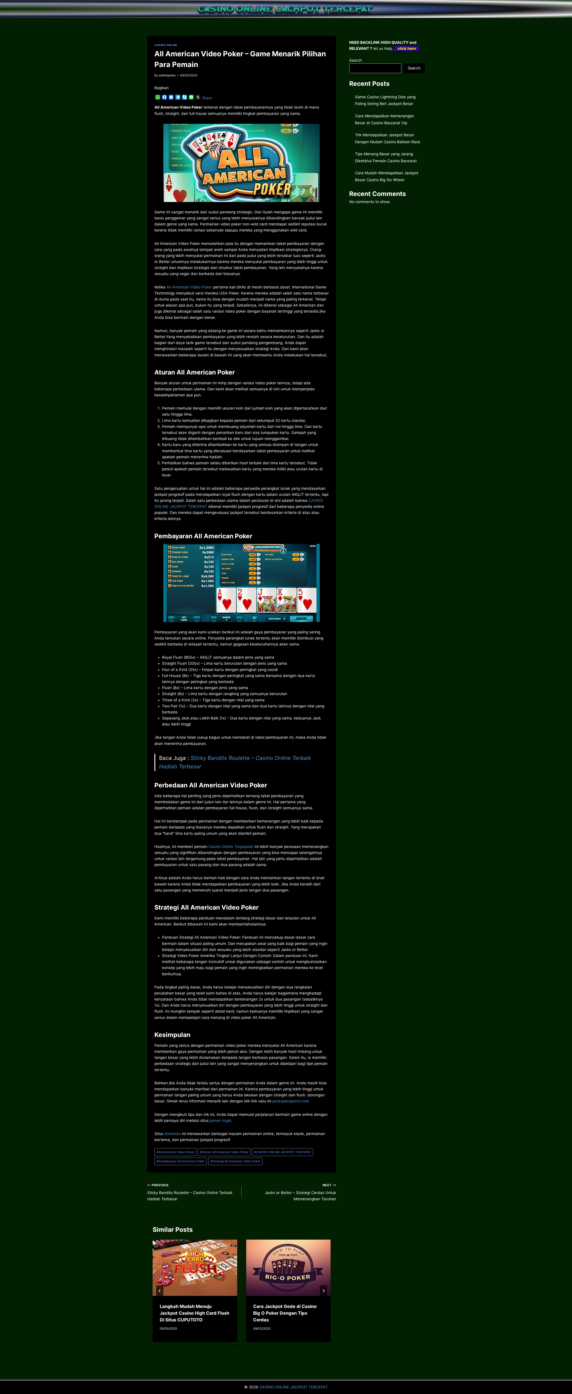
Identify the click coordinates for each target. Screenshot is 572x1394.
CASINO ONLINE (165, 45)
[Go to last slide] (159, 1290)
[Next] (323, 1290)
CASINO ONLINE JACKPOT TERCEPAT (282, 1152)
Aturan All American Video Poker (224, 1152)
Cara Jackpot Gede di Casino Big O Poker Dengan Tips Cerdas (285, 1313)
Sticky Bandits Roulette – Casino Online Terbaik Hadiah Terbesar (189, 1192)
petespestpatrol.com (290, 1101)
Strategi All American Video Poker (235, 1161)
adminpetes (167, 75)
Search (355, 60)
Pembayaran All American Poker (180, 1161)
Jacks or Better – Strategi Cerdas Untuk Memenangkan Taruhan (300, 1192)
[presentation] (195, 1268)
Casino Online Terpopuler (231, 846)
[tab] (232, 1346)
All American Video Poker (189, 287)
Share (207, 98)
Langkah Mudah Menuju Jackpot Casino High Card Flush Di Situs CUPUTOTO (194, 1313)
